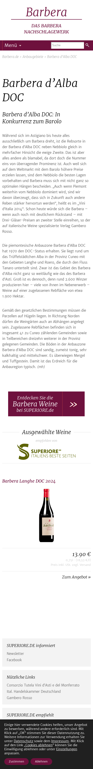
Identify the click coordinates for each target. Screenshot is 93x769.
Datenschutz (23, 741)
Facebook (14, 660)
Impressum (60, 741)
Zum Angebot (74, 577)
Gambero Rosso (19, 698)
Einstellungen (66, 749)
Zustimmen (16, 761)
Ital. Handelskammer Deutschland (34, 691)
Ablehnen (41, 761)
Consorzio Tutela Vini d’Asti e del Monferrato (43, 685)
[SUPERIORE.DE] (46, 453)
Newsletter (15, 654)
